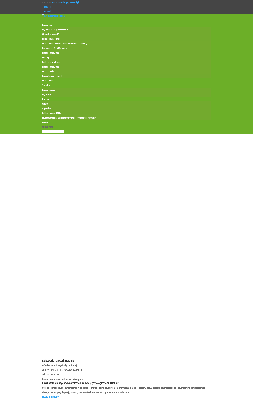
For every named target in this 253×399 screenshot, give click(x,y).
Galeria (45, 103)
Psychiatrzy (46, 94)
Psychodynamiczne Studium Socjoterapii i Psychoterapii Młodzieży (69, 117)
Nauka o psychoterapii (51, 62)
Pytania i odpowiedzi (50, 52)
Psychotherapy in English (52, 75)
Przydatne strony (50, 396)
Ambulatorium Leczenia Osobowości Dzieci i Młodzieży (64, 43)
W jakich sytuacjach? (50, 34)
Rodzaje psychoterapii (51, 38)
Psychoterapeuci (48, 89)
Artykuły (45, 57)
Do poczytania (48, 71)
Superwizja (46, 108)
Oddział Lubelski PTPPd (51, 113)
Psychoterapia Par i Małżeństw (54, 48)
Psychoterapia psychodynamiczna (55, 29)
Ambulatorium (48, 80)
